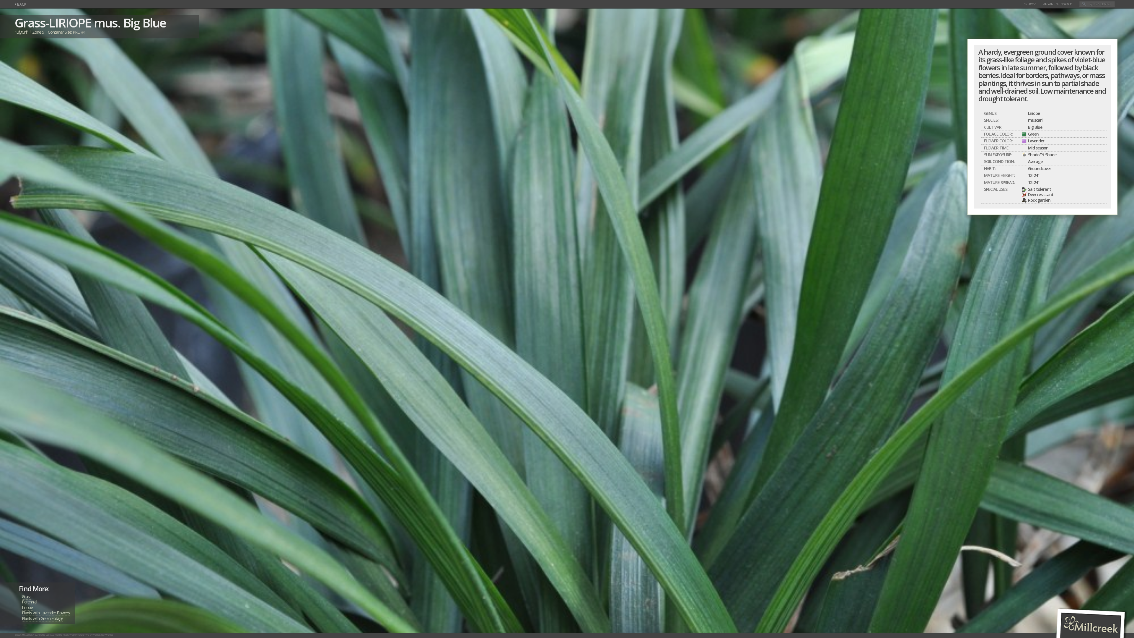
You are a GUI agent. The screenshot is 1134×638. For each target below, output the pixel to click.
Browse (1030, 4)
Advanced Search (1057, 4)
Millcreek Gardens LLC (36, 635)
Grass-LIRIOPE (53, 22)
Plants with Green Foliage (42, 618)
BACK (20, 4)
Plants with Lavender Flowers (46, 613)
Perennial (29, 602)
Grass (26, 596)
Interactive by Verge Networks (94, 635)
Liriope (27, 607)
